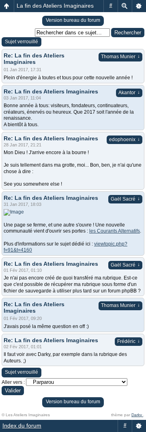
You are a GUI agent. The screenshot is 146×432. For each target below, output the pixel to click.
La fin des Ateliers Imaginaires (55, 5)
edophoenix (124, 139)
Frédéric (128, 341)
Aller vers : (13, 382)
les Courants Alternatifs (114, 231)
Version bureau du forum (73, 20)
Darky (137, 415)
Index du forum (21, 425)
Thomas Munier (120, 56)
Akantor (129, 92)
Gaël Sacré (125, 199)
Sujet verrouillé (21, 41)
